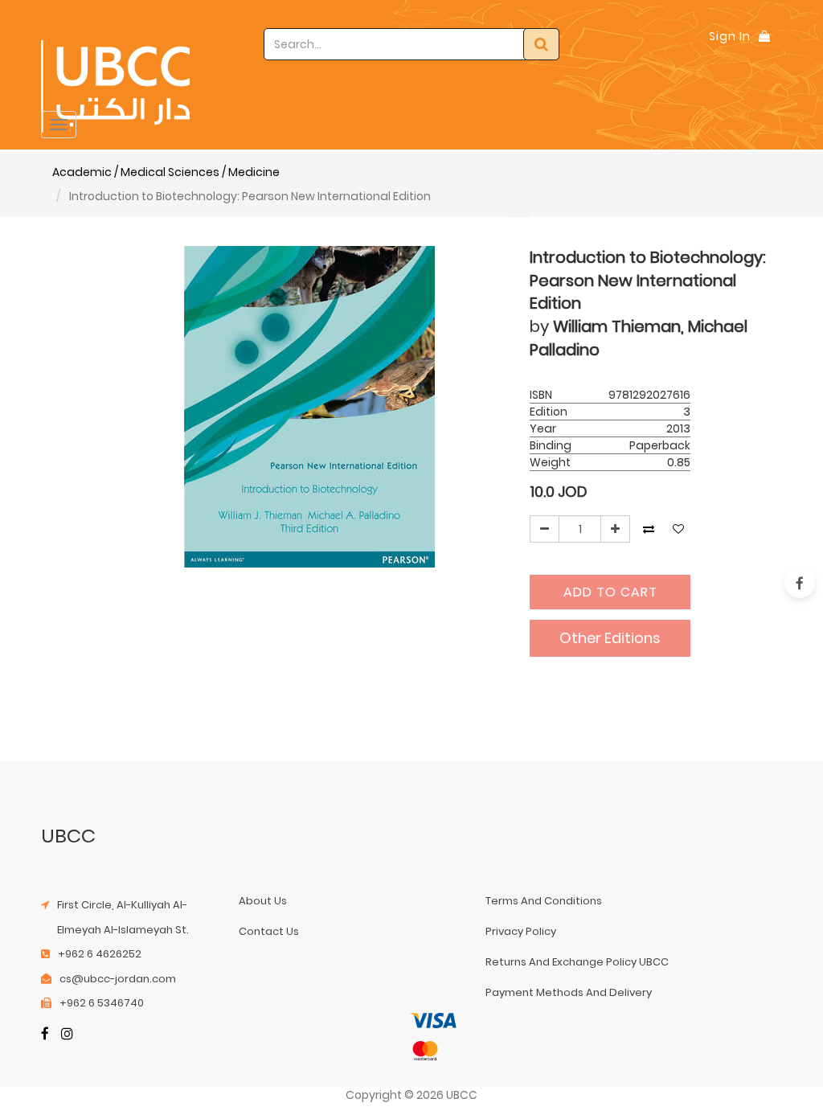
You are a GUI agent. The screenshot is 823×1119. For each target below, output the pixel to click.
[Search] (541, 44)
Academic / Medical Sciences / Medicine (166, 172)
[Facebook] (45, 1035)
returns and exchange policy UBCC (577, 961)
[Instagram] (67, 1035)
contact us (269, 931)
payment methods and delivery (568, 992)
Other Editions (610, 638)
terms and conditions (543, 900)
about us (263, 900)
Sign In (730, 36)
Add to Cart (610, 592)
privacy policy (520, 931)
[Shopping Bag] (764, 36)
